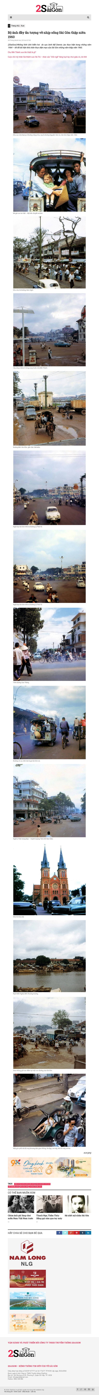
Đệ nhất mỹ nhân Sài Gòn (77, 1215)
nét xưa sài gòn (13, 1186)
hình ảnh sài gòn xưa (43, 1184)
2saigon (17, 1184)
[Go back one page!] (9, 26)
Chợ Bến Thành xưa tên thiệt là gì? (22, 52)
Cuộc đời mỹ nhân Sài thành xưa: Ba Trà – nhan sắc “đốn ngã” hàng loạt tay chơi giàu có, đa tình (47, 57)
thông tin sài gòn (35, 1186)
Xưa (22, 26)
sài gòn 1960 (24, 1186)
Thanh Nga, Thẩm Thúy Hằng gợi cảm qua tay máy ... (49, 1218)
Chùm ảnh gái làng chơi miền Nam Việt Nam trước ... (20, 1218)
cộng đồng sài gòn (28, 1184)
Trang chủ (15, 26)
